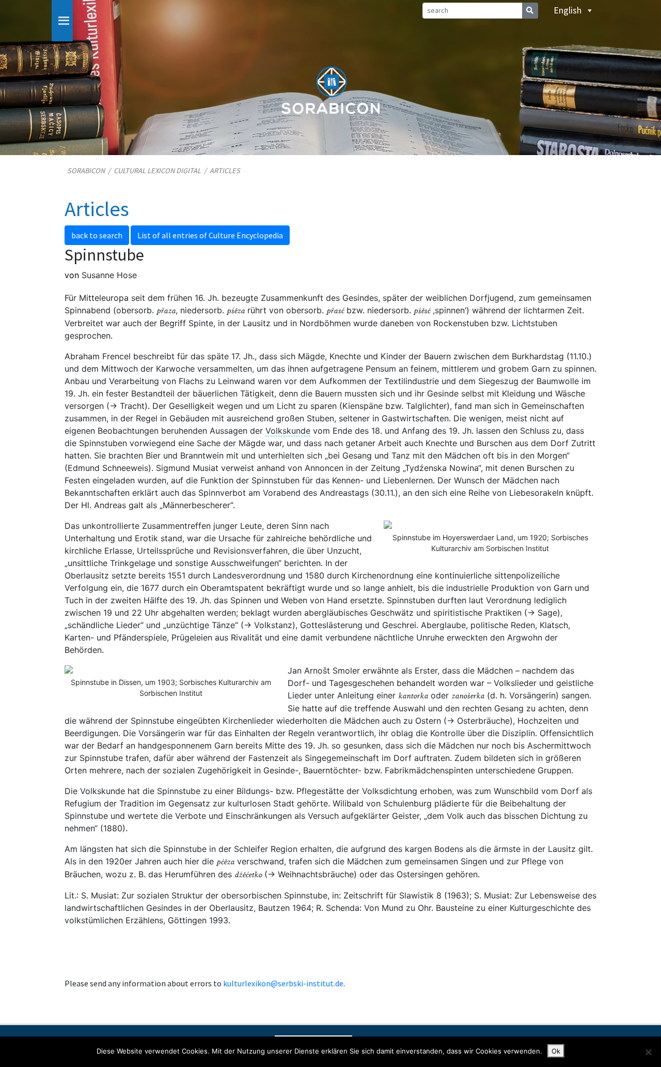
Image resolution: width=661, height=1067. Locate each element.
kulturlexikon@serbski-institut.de (283, 983)
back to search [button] (96, 235)
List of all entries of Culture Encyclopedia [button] (210, 235)
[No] (648, 1052)
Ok (556, 1051)
